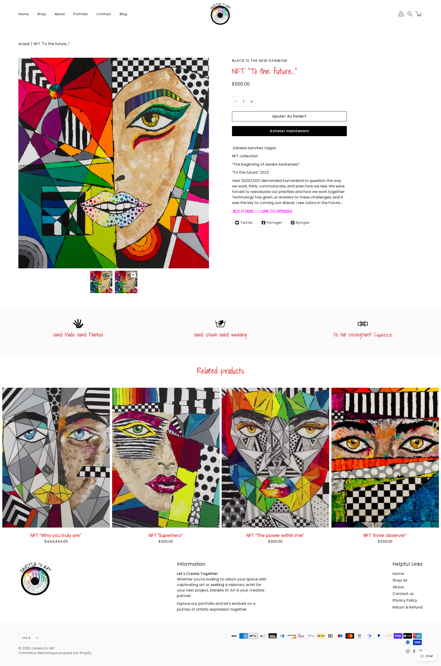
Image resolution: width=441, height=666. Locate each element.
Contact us (403, 593)
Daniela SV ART (43, 648)
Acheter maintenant (289, 130)
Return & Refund (407, 607)
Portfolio (81, 13)
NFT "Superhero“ (165, 535)
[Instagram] (408, 651)
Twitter (246, 222)
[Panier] (419, 13)
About (59, 13)
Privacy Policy (405, 600)
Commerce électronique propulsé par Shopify (54, 653)
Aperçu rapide (56, 457)
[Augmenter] (251, 101)
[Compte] (401, 13)
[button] (410, 14)
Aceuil (23, 43)
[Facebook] (414, 651)
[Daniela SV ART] (220, 13)
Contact (103, 13)
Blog (123, 13)
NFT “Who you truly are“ (56, 535)
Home (23, 13)
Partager (274, 222)
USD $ (26, 638)
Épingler (303, 222)
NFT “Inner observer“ (385, 535)
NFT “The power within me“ (275, 535)
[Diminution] (235, 101)
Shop (41, 13)
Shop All (400, 580)
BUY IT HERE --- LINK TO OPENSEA (262, 210)
